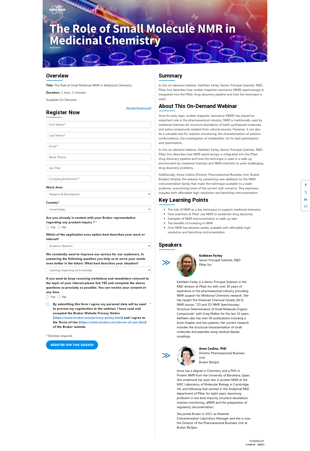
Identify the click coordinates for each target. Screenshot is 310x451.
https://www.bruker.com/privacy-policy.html (88, 317)
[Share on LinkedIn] (306, 199)
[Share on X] (306, 192)
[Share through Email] (306, 206)
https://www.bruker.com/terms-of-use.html (112, 322)
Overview (57, 75)
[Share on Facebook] (306, 185)
